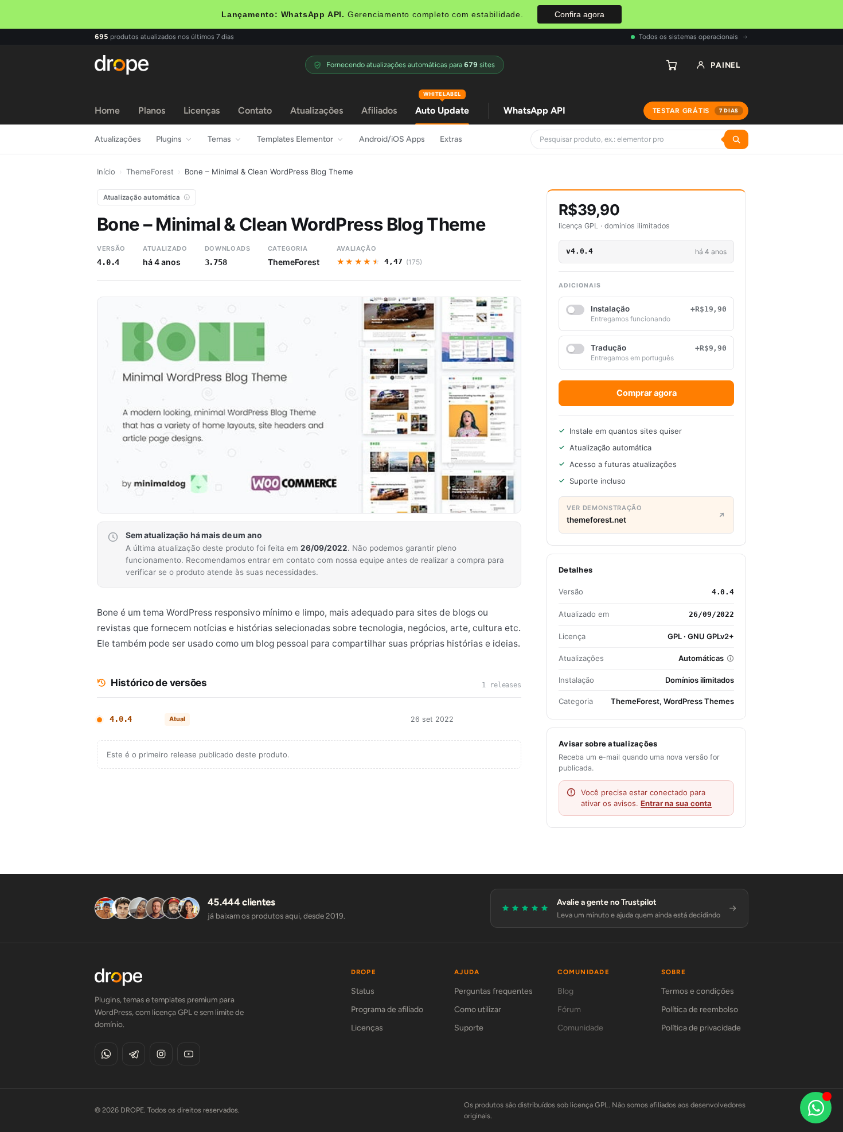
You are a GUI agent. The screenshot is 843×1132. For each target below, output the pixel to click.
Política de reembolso (699, 1009)
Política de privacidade (701, 1028)
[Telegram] (133, 1053)
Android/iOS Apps (392, 139)
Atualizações (316, 110)
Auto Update (442, 106)
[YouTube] (188, 1053)
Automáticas (701, 658)
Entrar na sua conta (676, 803)
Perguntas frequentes (493, 991)
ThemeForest (150, 171)
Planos (151, 110)
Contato (255, 110)
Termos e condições (697, 991)
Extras (451, 139)
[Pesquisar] (736, 139)
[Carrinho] (671, 64)
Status (362, 991)
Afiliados (379, 110)
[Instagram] (161, 1053)
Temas (219, 139)
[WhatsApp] (106, 1053)
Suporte (468, 1028)
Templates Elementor (295, 139)
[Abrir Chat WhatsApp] (816, 1107)
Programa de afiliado (387, 1009)
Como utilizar (477, 1009)
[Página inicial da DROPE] (122, 65)
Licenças (202, 110)
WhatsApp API (534, 110)
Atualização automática (142, 197)
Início (106, 171)
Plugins (169, 139)
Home (107, 110)
